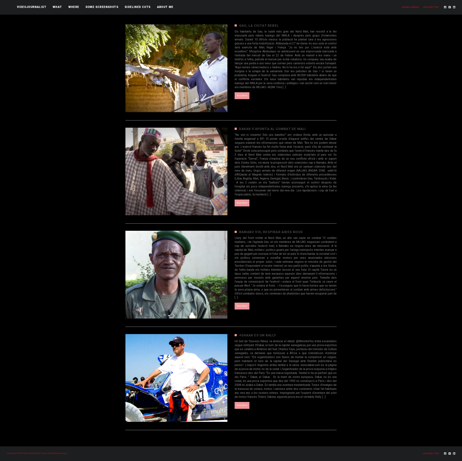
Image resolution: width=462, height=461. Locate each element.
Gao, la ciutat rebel (259, 25)
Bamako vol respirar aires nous (271, 232)
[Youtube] (450, 7)
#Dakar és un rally (257, 335)
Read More (242, 95)
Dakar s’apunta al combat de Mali (272, 129)
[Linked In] (454, 7)
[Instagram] (445, 7)
